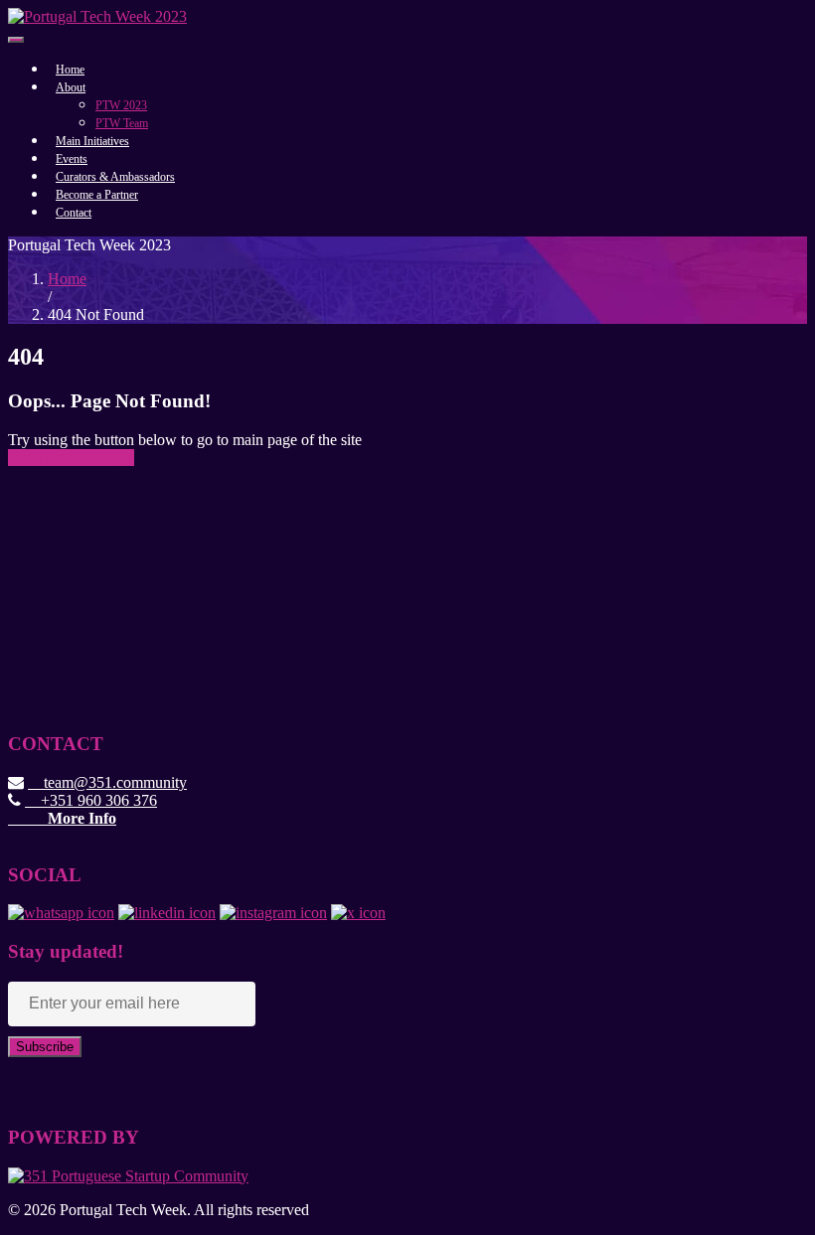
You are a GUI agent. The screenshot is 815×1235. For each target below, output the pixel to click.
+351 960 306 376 (91, 800)
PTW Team (121, 123)
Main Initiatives (92, 141)
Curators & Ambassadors (115, 177)
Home (70, 70)
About (70, 87)
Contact (73, 213)
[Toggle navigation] (16, 40)
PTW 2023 (121, 105)
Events (71, 159)
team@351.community (107, 782)
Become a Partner (97, 195)
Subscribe (45, 1046)
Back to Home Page (71, 457)
